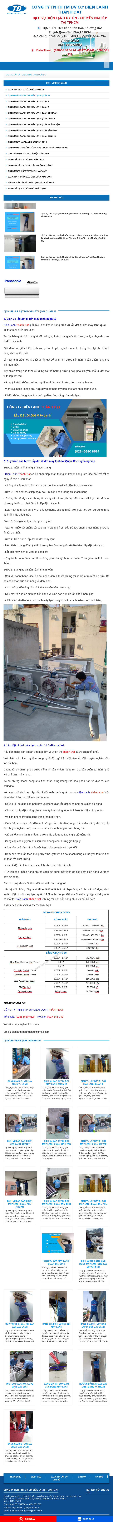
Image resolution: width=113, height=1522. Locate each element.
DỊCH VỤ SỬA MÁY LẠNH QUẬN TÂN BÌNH (27, 142)
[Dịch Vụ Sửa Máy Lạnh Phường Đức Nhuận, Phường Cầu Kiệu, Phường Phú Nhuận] (20, 209)
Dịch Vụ (82, 1476)
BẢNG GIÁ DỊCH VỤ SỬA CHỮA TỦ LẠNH (26, 89)
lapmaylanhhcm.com (27, 1024)
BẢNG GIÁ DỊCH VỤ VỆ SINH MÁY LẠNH (26, 159)
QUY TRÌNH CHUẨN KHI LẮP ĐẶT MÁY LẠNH (28, 153)
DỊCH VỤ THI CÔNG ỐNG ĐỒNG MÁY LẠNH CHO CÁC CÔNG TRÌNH (38, 147)
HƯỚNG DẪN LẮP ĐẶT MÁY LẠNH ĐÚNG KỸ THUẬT (32, 182)
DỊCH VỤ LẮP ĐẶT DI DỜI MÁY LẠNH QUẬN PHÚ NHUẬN (34, 124)
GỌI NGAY (29, 1519)
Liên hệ (56, 1479)
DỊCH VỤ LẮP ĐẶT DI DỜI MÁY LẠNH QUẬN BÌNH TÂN (32, 113)
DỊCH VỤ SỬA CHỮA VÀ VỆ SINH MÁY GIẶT (27, 171)
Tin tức (99, 1476)
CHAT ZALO (88, 1519)
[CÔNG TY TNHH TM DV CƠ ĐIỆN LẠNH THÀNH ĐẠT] (17, 9)
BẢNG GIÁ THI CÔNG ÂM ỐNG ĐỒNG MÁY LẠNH (30, 176)
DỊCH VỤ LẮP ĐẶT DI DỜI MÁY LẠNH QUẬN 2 (28, 101)
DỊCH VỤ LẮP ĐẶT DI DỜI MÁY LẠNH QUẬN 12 (29, 95)
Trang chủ (15, 1476)
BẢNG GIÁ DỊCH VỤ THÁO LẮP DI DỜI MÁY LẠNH (30, 165)
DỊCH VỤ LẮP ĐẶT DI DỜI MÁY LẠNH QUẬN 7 (28, 107)
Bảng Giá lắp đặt (59, 1476)
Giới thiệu (36, 1476)
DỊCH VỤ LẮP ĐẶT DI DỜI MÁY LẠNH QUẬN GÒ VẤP (31, 118)
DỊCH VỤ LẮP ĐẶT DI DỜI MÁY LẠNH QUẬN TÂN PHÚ (32, 136)
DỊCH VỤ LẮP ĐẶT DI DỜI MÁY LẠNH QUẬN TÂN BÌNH (32, 130)
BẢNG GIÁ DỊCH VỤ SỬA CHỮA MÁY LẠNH (27, 188)
